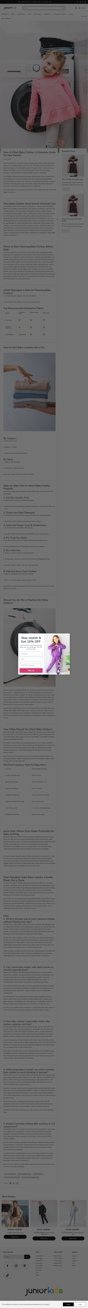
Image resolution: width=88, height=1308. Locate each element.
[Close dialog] (67, 635)
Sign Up (31, 670)
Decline (68, 1304)
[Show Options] (40, 665)
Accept (80, 1304)
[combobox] (30, 665)
